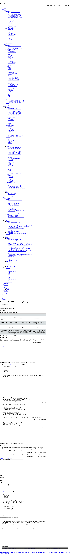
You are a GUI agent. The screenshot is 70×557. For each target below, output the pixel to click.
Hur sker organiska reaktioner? (12, 161)
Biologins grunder (10, 21)
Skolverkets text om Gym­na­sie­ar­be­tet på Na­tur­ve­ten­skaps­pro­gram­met (18, 184)
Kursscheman (8, 11)
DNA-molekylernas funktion (12, 85)
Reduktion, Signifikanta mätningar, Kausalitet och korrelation (17, 207)
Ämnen (3, 9)
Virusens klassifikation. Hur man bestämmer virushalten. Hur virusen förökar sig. (20, 254)
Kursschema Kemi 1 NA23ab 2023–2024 (14, 113)
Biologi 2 (5, 44)
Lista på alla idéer (10, 190)
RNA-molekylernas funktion (12, 86)
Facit (3, 346)
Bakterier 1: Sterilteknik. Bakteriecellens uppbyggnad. (16, 228)
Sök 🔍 (3, 294)
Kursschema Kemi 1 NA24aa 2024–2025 (14, 111)
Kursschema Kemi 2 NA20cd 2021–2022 (14, 153)
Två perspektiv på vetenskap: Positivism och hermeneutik (16, 210)
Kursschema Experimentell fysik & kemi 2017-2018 (16, 101)
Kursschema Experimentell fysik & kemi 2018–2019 (16, 100)
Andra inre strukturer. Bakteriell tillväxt (14, 249)
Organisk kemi (10, 169)
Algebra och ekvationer (11, 194)
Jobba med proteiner (11, 90)
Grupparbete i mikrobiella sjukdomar (13, 260)
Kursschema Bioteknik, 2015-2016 (13, 77)
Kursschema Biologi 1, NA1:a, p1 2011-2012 (15, 19)
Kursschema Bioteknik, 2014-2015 (13, 78)
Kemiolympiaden (10, 181)
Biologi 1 (5, 10)
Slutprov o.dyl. (10, 36)
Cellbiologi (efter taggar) (11, 71)
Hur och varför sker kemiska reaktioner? (14, 158)
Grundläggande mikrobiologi (12, 88)
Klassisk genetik (10, 23)
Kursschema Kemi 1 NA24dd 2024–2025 (14, 112)
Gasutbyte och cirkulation (12, 26)
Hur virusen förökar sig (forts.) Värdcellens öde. (15, 255)
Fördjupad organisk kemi (12, 162)
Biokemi (9, 164)
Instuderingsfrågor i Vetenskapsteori (13, 215)
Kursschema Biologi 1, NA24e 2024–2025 (14, 14)
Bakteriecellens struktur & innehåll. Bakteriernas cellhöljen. (17, 247)
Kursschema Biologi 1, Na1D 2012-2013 (14, 18)
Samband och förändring (11, 195)
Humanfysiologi (10, 65)
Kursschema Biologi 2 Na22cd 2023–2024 (14, 46)
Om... (3, 284)
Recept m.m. (10, 92)
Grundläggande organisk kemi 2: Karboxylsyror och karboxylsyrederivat (19, 226)
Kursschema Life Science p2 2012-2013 (14, 222)
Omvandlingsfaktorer (9, 293)
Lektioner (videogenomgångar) (10, 20)
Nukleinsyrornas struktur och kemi (13, 84)
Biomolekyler (10, 163)
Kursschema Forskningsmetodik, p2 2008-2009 (15, 201)
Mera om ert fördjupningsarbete (12, 204)
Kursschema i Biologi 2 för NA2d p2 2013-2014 (15, 47)
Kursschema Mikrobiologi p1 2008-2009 (14, 241)
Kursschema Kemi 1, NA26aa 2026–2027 (14, 109)
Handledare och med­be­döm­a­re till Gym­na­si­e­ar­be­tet (15, 186)
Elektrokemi (10, 124)
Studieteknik (6, 283)
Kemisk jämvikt (10, 159)
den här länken (10, 364)
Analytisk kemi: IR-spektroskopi (13, 227)
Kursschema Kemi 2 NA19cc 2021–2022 (14, 154)
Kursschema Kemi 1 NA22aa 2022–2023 (14, 114)
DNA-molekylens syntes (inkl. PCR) (13, 231)
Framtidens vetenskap (11, 211)
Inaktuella (3, 197)
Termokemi (9, 123)
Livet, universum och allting (12, 271)
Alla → (9, 116)
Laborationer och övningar (10, 28)
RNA (9, 96)
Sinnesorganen (10, 56)
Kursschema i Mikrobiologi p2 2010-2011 (14, 240)
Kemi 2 (5, 145)
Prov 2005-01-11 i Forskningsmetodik (13, 218)
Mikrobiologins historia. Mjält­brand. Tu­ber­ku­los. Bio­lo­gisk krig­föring (18, 245)
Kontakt (45, 555)
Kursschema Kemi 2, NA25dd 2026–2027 (14, 148)
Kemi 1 (5, 106)
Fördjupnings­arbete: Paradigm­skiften (13, 212)
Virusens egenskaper (11, 253)
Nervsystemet (10, 55)
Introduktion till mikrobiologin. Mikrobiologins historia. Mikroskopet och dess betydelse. (21, 243)
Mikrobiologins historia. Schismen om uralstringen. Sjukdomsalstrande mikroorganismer (21, 244)
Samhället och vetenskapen (12, 209)
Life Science (6, 220)
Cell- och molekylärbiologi (12, 51)
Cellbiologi (9, 68)
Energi (9, 273)
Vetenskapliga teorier (11, 208)
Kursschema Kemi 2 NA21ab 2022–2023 (14, 152)
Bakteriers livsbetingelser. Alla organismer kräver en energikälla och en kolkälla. (20, 250)
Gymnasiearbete (6, 183)
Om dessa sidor (6, 287)
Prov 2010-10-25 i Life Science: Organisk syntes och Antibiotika (17, 235)
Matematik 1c (8, 192)
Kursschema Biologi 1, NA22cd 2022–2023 (14, 15)
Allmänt (9, 60)
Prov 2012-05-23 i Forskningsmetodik (13, 216)
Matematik (5, 191)
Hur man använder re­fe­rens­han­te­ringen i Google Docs (16, 187)
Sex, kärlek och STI (11, 35)
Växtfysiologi (10, 69)
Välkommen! (6, 285)
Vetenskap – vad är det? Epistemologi (13, 205)
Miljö (9, 274)
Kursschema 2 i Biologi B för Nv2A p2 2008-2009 (15, 48)
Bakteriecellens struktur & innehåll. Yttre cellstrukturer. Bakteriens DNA (19, 248)
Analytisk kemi (10, 165)
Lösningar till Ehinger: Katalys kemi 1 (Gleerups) (15, 135)
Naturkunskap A (6, 267)
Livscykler (9, 70)
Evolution (9, 31)
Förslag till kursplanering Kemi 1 (13, 108)
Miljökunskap (10, 54)
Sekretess (42, 555)
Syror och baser (10, 122)
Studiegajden (6, 8)
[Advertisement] (29, 354)
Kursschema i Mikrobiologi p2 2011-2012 (14, 239)
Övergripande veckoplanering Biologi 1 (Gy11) (15, 13)
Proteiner (9, 97)
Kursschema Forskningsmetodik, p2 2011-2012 (15, 200)
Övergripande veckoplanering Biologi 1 (14, 12)
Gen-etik (9, 91)
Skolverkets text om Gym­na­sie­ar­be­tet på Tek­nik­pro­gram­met (17, 185)
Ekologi (9, 32)
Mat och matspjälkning (11, 25)
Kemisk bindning (10, 129)
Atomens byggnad (11, 119)
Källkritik (7, 289)
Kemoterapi (10, 264)
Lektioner (7, 103)
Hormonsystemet (10, 57)
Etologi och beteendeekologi (12, 53)
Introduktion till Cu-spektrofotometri (13, 104)
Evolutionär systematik (11, 63)
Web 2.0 (7, 288)
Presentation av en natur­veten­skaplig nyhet (14, 213)
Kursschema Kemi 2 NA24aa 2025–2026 (14, 149)
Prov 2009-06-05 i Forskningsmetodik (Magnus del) (16, 217)
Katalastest (9, 259)
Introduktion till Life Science (12, 224)
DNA (9, 95)
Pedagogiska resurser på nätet (10, 43)
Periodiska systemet (11, 120)
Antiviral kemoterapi (11, 256)
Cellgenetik (9, 22)
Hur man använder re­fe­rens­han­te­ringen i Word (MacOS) (16, 188)
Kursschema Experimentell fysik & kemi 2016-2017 (16, 102)
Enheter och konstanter (9, 292)
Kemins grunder (10, 138)
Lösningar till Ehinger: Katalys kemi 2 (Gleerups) (15, 173)
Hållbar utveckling (11, 133)
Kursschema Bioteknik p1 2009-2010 (13, 80)
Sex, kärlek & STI (10, 27)
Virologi (9, 265)
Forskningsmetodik (7, 198)
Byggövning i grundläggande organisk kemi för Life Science (17, 233)
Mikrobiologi (10, 83)
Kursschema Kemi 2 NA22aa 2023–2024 (14, 150)
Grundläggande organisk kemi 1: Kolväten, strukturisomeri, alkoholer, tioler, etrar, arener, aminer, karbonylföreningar (25, 225)
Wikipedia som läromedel (8, 282)
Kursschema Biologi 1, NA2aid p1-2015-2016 (15, 17)
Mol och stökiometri (11, 121)
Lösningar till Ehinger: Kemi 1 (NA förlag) (14, 136)
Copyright (5, 290)
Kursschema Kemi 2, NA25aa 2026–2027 (14, 147)
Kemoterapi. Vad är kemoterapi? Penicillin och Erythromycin (17, 251)
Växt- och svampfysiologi (12, 52)
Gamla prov (8, 66)
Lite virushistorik (10, 252)
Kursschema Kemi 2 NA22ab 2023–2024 (14, 151)
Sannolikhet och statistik (11, 196)
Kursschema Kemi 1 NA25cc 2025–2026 (14, 110)
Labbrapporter (10, 126)
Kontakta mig (6, 291)
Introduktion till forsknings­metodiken (13, 203)
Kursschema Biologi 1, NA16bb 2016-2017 (14, 16)
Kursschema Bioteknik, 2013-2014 (13, 79)
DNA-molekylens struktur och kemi (13, 230)
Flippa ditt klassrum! (7, 281)
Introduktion (10, 50)
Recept (9, 134)
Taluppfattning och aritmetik (12, 193)
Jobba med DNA (10, 89)
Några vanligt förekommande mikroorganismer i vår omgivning (17, 258)
